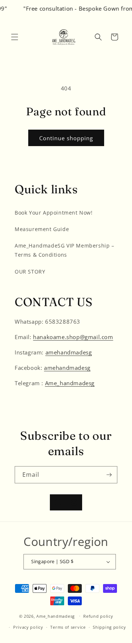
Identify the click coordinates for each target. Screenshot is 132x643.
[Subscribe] (109, 474)
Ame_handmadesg (70, 383)
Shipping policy (109, 627)
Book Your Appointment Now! (54, 212)
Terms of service (67, 627)
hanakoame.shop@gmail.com (73, 337)
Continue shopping (66, 138)
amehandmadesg (68, 352)
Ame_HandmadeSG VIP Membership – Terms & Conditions (64, 250)
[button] (15, 37)
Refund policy (98, 616)
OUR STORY (30, 271)
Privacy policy (28, 627)
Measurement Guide (42, 229)
